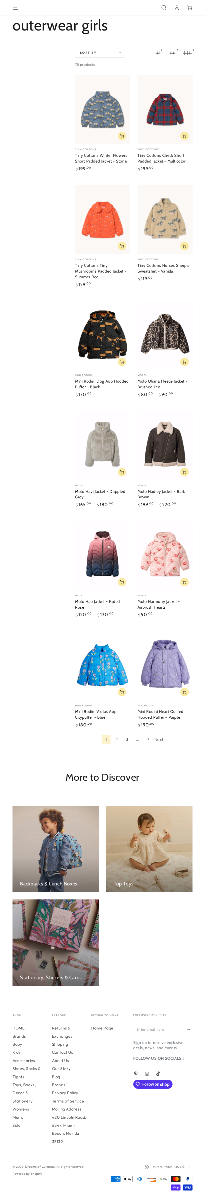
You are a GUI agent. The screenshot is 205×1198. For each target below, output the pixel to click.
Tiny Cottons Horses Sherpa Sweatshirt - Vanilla (163, 268)
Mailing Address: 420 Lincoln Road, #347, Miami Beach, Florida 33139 (69, 1125)
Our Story (61, 1068)
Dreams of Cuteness (40, 1166)
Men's (17, 1117)
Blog (56, 1076)
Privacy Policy (65, 1092)
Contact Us (62, 1052)
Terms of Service (68, 1100)
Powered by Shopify (27, 1173)
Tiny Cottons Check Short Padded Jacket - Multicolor (162, 158)
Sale (16, 1125)
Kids (16, 1052)
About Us (60, 1060)
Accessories (23, 1060)
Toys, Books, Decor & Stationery (24, 1092)
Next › (160, 739)
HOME (18, 1027)
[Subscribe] (189, 1029)
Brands (19, 1036)
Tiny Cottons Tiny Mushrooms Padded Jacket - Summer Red (100, 271)
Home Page (102, 1027)
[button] (163, 7)
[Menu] (15, 7)
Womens (20, 1108)
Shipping (60, 1044)
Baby (17, 1044)
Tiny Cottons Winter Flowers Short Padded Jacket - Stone (101, 158)
